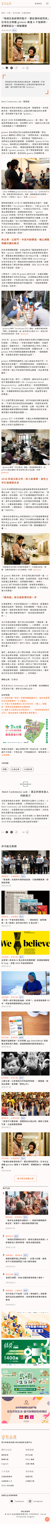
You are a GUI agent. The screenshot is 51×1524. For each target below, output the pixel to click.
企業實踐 (14, 916)
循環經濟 (18, 1255)
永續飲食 (18, 1290)
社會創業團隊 (6, 1476)
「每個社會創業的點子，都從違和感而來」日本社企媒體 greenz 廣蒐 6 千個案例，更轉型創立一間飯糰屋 (25, 1164)
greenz (32, 197)
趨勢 (21, 957)
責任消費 (9, 1274)
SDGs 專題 (30, 1459)
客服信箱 (29, 1476)
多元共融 (16, 13)
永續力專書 (30, 1464)
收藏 (23, 68)
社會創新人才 (6, 1481)
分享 (2, 68)
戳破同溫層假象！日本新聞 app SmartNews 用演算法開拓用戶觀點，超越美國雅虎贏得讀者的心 (24, 1042)
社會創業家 (26, 13)
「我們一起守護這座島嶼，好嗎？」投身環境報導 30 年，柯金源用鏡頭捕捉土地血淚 (25, 1002)
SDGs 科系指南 (7, 1485)
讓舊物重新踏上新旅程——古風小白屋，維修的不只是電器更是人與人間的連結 (26, 1260)
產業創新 (14, 1037)
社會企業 (15, 769)
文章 (9, 13)
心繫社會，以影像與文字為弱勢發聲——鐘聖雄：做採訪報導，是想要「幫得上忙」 (24, 1082)
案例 (14, 30)
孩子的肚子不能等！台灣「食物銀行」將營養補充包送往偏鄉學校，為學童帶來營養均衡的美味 (26, 1296)
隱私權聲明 (25, 1511)
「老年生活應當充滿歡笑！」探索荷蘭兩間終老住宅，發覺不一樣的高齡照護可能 (25, 1222)
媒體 (5, 769)
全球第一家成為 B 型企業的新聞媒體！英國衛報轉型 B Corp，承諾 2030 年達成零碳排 (25, 961)
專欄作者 (5, 1459)
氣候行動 (14, 957)
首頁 (3, 13)
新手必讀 (29, 1455)
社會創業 (28, 769)
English (4, 1464)
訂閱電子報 (30, 1481)
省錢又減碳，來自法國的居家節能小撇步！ (25, 1277)
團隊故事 (5, 1455)
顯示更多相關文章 (25, 1178)
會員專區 (38, 3)
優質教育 (5, 876)
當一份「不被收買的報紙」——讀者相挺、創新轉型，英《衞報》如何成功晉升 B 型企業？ (23, 921)
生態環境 (5, 957)
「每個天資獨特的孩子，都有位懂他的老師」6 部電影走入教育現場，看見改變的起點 (27, 1241)
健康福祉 (9, 1217)
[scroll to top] (47, 1519)
